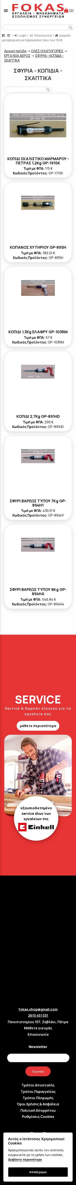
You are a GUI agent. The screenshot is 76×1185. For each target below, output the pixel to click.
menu (5, 10)
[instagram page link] (9, 35)
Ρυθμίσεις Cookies (38, 1116)
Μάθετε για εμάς (38, 1028)
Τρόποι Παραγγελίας (38, 1091)
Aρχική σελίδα (15, 51)
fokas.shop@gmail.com (38, 1009)
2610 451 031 (38, 1015)
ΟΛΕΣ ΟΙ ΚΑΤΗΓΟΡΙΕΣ (47, 51)
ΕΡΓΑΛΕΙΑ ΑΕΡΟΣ (17, 55)
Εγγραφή (38, 1071)
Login (22, 35)
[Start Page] (38, 10)
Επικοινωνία (43, 35)
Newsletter (38, 1046)
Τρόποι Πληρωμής (38, 1098)
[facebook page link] (3, 35)
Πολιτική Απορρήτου (38, 1110)
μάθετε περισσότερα (38, 725)
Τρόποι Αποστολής (38, 1085)
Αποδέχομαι (38, 1172)
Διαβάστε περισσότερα (25, 1159)
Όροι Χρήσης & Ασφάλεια (38, 1104)
